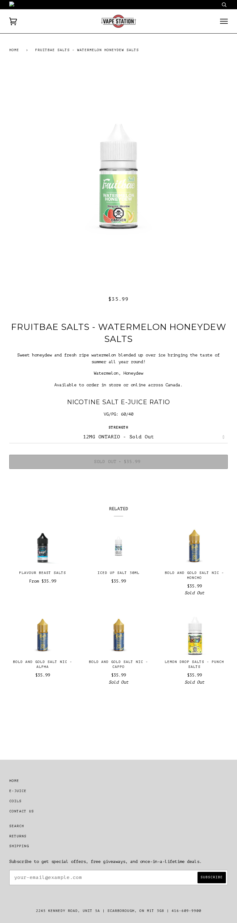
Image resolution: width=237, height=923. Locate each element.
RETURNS (18, 836)
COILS (15, 801)
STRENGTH (118, 427)
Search (16, 826)
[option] (118, 176)
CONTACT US (21, 811)
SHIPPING (19, 846)
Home (14, 50)
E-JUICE (18, 791)
